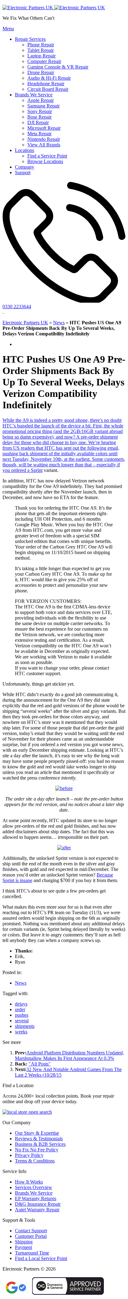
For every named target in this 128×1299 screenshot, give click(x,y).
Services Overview (33, 1187)
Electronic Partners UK (25, 322)
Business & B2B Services (40, 1144)
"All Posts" (40, 1063)
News (59, 322)
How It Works (29, 1181)
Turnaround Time (32, 1252)
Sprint (37, 470)
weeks (21, 1031)
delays (21, 1004)
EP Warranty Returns (35, 1198)
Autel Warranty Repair (37, 1209)
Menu (8, 28)
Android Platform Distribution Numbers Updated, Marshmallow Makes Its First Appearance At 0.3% (69, 1055)
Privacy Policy (29, 1155)
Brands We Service (34, 1193)
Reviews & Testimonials (39, 1138)
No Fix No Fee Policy (36, 1149)
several (22, 1020)
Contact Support (31, 1230)
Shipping (24, 1241)
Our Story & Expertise (37, 1133)
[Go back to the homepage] (53, 7)
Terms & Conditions (35, 1160)
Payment (23, 1247)
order (20, 1009)
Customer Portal (31, 1236)
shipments (24, 1026)
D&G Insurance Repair (38, 1204)
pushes (21, 1015)
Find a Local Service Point (41, 1258)
